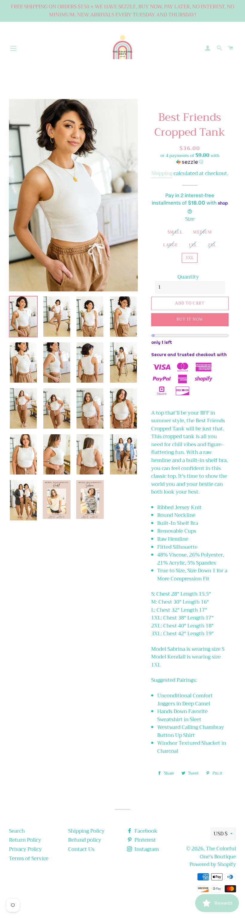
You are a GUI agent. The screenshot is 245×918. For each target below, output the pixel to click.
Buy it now (190, 319)
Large (170, 245)
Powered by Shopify (212, 864)
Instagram (146, 849)
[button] (190, 159)
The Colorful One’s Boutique (218, 852)
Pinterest (144, 840)
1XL (193, 245)
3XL (189, 257)
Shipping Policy (86, 831)
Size (190, 219)
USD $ (220, 833)
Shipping (161, 173)
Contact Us (81, 849)
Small (175, 232)
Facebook (145, 831)
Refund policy (84, 840)
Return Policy (25, 840)
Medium (202, 232)
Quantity (188, 277)
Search (17, 831)
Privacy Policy (25, 849)
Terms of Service (28, 858)
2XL (212, 245)
